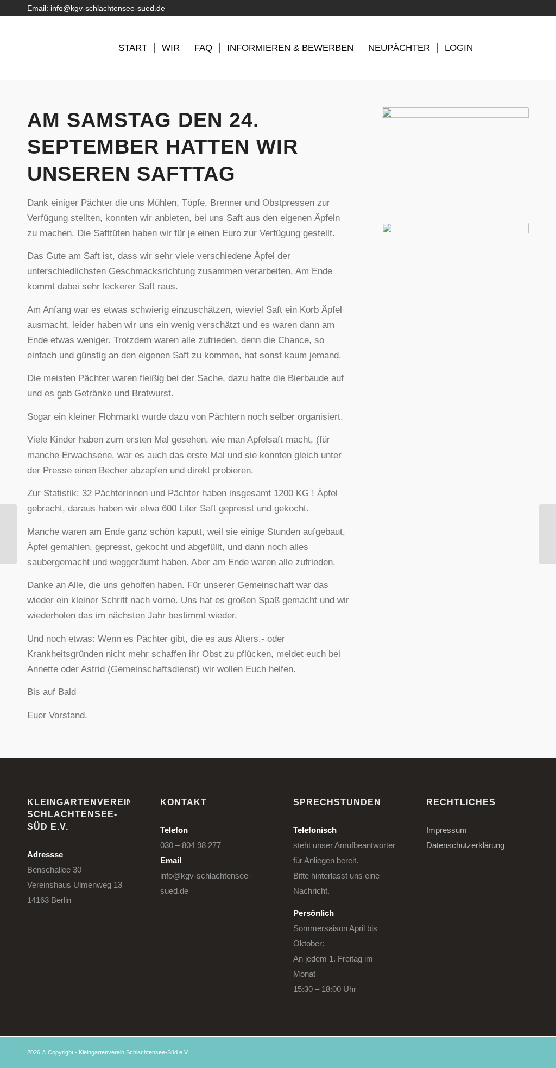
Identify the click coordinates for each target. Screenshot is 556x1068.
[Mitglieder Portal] (8, 534)
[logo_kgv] (62, 48)
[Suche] (490, 48)
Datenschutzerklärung (465, 845)
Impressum (446, 830)
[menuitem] (132, 48)
